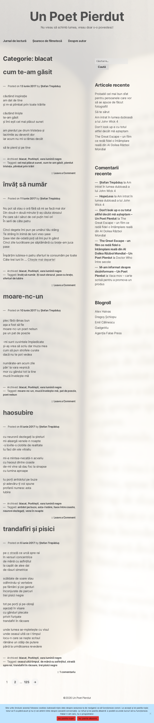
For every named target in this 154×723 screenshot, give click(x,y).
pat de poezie (68, 390)
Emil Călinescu (105, 322)
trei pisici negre (48, 665)
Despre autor (77, 41)
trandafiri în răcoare (25, 665)
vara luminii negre (51, 158)
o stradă (12, 553)
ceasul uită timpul (28, 661)
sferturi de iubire (13, 278)
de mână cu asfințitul (53, 661)
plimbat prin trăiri (23, 166)
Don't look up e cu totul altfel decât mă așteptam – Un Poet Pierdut (113, 214)
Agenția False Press (108, 333)
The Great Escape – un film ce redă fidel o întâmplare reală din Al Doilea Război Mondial (113, 227)
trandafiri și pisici (28, 529)
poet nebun (10, 394)
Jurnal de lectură (14, 41)
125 (27, 682)
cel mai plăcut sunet (30, 162)
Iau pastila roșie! (66, 718)
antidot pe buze (27, 507)
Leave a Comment (65, 173)
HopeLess (106, 196)
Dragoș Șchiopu (105, 317)
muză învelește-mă (46, 390)
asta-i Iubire (45, 507)
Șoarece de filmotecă (47, 41)
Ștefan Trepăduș (51, 86)
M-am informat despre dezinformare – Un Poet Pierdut (113, 271)
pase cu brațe (64, 274)
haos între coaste (64, 507)
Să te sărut (102, 112)
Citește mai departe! (41, 259)
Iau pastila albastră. (88, 718)
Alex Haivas (103, 311)
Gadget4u (101, 328)
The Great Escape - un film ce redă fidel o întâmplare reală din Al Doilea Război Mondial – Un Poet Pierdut (113, 249)
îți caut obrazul (46, 274)
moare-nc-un (23, 296)
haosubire (18, 412)
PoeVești (33, 158)
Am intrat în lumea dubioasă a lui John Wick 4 (113, 187)
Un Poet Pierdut (77, 16)
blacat (23, 158)
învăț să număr (25, 184)
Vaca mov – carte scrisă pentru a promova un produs (113, 280)
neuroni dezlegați (13, 510)
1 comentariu (68, 672)
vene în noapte (34, 510)
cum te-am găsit (27, 72)
